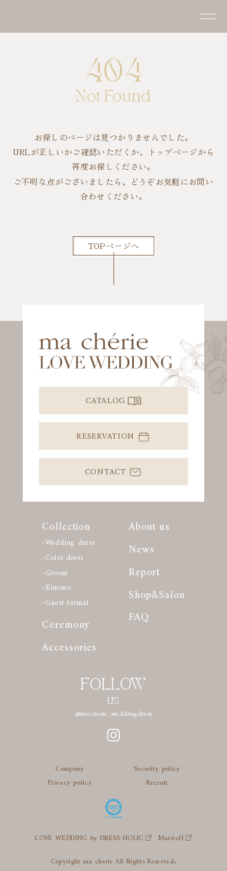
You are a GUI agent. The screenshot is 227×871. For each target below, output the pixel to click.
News (142, 546)
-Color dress (62, 556)
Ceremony (66, 621)
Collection (66, 523)
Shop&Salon (157, 592)
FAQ (139, 614)
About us (149, 523)
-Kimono (56, 585)
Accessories (69, 644)
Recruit (157, 780)
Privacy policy (70, 780)
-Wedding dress (68, 540)
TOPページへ (113, 245)
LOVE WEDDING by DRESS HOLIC (89, 836)
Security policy (157, 766)
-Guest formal (65, 601)
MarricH (170, 836)
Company (69, 766)
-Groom (55, 571)
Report (144, 569)
